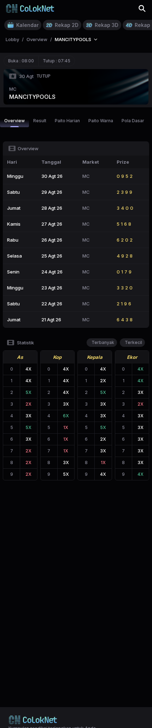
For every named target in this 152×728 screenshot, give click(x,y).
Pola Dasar (133, 120)
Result (39, 120)
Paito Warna (100, 120)
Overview (14, 120)
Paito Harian (67, 120)
